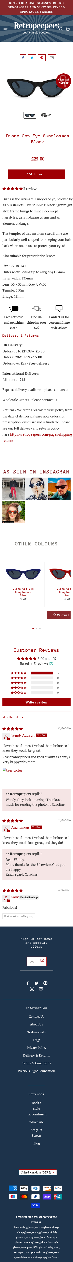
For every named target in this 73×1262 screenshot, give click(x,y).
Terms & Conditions (36, 1063)
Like (23, 57)
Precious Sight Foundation (36, 1071)
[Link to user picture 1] (12, 777)
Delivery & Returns (36, 1055)
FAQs (36, 1040)
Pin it (42, 57)
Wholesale (36, 1122)
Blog (36, 1143)
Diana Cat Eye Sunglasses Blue (23, 592)
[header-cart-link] (67, 28)
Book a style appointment (37, 1108)
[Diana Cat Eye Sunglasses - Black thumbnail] (46, 115)
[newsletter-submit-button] (42, 961)
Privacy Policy (36, 1047)
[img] (12, 728)
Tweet (32, 57)
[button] (12, 188)
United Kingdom (36, 1172)
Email (52, 57)
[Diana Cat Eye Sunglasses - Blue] (23, 574)
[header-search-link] (60, 28)
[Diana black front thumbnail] (30, 115)
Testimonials (36, 1032)
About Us (36, 1024)
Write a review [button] (36, 702)
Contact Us (36, 1016)
